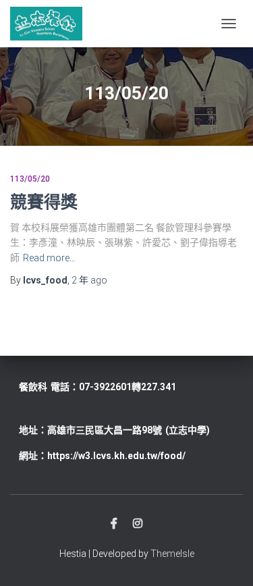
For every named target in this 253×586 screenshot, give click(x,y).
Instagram (137, 523)
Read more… (49, 257)
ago (89, 280)
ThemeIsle (172, 553)
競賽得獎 (44, 201)
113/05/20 (30, 179)
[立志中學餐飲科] (51, 24)
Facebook (114, 523)
